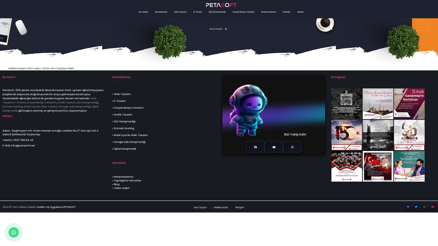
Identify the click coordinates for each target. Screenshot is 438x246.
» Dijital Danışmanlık (124, 149)
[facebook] (255, 147)
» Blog (115, 184)
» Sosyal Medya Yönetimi (127, 108)
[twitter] (416, 206)
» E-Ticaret (119, 101)
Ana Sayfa (143, 12)
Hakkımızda (221, 207)
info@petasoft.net (23, 145)
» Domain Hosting (123, 128)
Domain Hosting (13, 106)
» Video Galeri (120, 188)
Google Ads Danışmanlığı (75, 106)
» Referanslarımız (122, 177)
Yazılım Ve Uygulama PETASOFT (56, 207)
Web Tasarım (180, 12)
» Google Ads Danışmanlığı (128, 142)
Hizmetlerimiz (161, 12)
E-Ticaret (197, 12)
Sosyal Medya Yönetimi (243, 12)
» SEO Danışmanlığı (123, 121)
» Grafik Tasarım (122, 114)
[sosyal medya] (14, 232)
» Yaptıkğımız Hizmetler (126, 180)
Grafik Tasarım (66, 102)
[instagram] (292, 147)
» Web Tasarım (121, 94)
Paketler (287, 12)
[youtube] (274, 147)
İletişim (300, 12)
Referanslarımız (268, 12)
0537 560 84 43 (23, 140)
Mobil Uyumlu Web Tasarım (41, 106)
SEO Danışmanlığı (217, 12)
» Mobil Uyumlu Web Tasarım (130, 135)
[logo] (221, 5)
